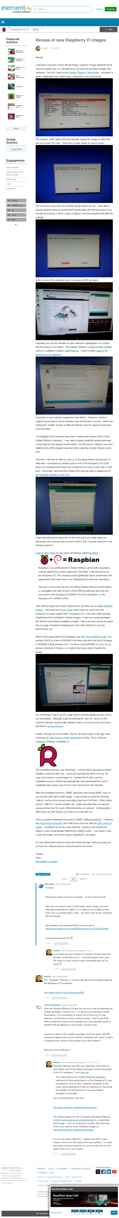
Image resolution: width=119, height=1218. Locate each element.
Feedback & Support (54, 1177)
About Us (40, 1177)
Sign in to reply (43, 874)
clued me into (56, 553)
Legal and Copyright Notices (62, 1181)
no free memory (55, 726)
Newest (83, 879)
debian (15, 200)
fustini (15, 167)
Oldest (65, 879)
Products (42, 1173)
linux (14, 220)
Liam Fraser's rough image (62, 737)
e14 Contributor (52, 1005)
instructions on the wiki (50, 823)
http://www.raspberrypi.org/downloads (74, 1120)
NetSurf (75, 350)
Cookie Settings (44, 1185)
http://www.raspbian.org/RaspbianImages (73, 1130)
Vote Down (50, 943)
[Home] (16, 9)
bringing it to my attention (48, 354)
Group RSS (16, 149)
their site (84, 1072)
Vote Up (47, 943)
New (110, 29)
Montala (50, 884)
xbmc (14, 215)
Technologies (62, 1169)
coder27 (100, 350)
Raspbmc (41, 741)
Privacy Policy (44, 1181)
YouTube (114, 1171)
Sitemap (78, 1181)
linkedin (109, 1171)
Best (74, 879)
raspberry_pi (17, 205)
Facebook (103, 1171)
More (9, 28)
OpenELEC (95, 819)
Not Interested (56, 1213)
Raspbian (93, 553)
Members (41, 1169)
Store (52, 1173)
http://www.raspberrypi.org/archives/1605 (64, 992)
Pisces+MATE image (95, 636)
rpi (13, 210)
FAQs (67, 1177)
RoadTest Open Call (62, 1189)
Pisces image (66, 610)
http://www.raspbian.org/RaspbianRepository (75, 1107)
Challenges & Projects (80, 1169)
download (97, 769)
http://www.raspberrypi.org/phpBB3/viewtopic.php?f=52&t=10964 (77, 928)
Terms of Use (77, 1177)
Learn (50, 1169)
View (114, 1212)
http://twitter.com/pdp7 (47, 861)
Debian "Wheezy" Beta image (84, 72)
